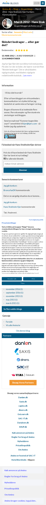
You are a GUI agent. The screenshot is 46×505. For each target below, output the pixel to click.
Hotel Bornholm (18, 460)
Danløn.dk (23, 397)
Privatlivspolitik (23, 445)
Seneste (18, 32)
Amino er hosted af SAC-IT (23, 455)
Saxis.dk (23, 401)
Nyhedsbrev (23, 441)
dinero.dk (23, 410)
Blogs (16, 9)
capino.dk (23, 406)
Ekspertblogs (27, 9)
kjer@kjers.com (30, 123)
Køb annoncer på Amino (23, 433)
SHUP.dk (23, 427)
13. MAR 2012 (8, 55)
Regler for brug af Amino (23, 437)
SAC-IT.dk (23, 418)
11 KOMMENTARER (11, 58)
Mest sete (27, 32)
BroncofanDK (10, 190)
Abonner (23, 170)
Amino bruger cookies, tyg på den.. (20, 501)
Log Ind (37, 3)
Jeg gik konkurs (10, 185)
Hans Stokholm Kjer (12, 207)
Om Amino (23, 449)
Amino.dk (6, 9)
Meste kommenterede (11, 35)
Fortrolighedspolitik (36, 220)
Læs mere (27, 75)
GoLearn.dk (23, 414)
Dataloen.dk (23, 422)
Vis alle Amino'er (13, 325)
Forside (9, 322)
